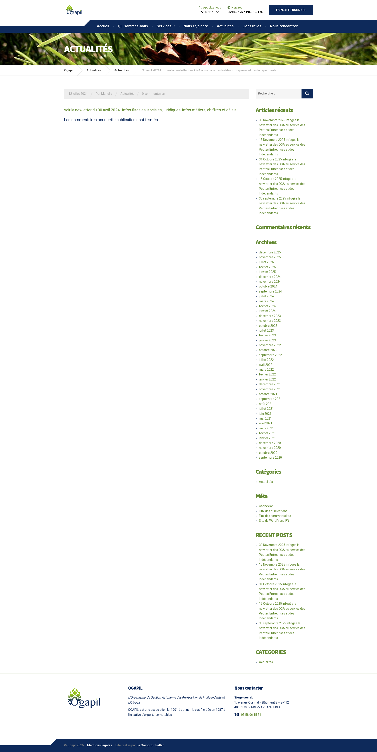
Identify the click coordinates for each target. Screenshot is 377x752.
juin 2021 (265, 413)
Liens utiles (251, 26)
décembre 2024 (270, 277)
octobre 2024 (268, 286)
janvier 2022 (267, 379)
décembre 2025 (270, 252)
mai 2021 (265, 418)
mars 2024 (266, 301)
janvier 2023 (267, 340)
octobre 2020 (268, 452)
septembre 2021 (270, 399)
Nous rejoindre (195, 26)
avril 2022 (265, 365)
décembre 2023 (270, 316)
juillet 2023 (266, 330)
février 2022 (267, 374)
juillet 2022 (266, 359)
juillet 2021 (266, 408)
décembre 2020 (270, 443)
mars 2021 (266, 428)
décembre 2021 (270, 384)
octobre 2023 (268, 325)
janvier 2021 (267, 438)
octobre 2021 (268, 394)
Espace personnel (291, 10)
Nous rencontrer (284, 26)
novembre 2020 (270, 447)
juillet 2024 (266, 296)
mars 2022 (266, 369)
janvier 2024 (267, 311)
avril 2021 (265, 423)
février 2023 (267, 335)
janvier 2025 (267, 272)
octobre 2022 (268, 350)
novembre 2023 (270, 320)
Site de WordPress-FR (274, 520)
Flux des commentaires (275, 516)
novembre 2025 (270, 257)
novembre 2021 (270, 389)
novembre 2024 (270, 281)
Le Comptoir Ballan (150, 745)
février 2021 (267, 433)
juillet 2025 (266, 262)
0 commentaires (153, 93)
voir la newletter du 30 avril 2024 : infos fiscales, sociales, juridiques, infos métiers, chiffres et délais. (150, 110)
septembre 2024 (270, 291)
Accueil (103, 26)
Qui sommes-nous (133, 26)
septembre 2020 (270, 457)
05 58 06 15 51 (251, 714)
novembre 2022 (270, 345)
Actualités (225, 26)
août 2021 (266, 404)
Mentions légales (99, 745)
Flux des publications (273, 511)
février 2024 (267, 306)
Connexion (266, 506)
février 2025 (267, 267)
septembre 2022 (270, 355)
